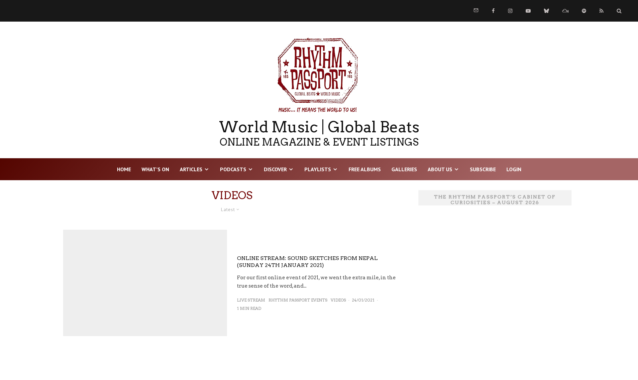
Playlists (317, 169)
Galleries (404, 169)
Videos (338, 300)
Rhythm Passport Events (297, 300)
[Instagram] (510, 11)
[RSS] (601, 11)
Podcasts (233, 169)
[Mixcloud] (565, 11)
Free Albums (365, 169)
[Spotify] (584, 11)
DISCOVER (275, 169)
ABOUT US (440, 169)
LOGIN (513, 169)
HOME (124, 169)
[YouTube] (528, 11)
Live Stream (251, 300)
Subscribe (483, 169)
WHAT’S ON (155, 169)
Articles (191, 169)
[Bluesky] (546, 11)
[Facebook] (493, 11)
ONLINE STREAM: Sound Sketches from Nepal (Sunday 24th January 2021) (307, 261)
